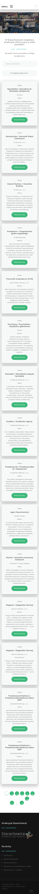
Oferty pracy (8, 855)
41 (22, 804)
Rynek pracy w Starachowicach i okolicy (17, 866)
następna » (28, 800)
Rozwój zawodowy (10, 863)
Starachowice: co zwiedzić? (13, 870)
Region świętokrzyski (11, 859)
